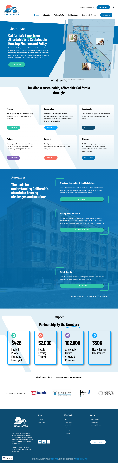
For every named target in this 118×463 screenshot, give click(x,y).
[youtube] (39, 441)
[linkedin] (44, 441)
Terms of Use (54, 459)
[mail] (48, 441)
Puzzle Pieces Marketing (81, 459)
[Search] (113, 7)
